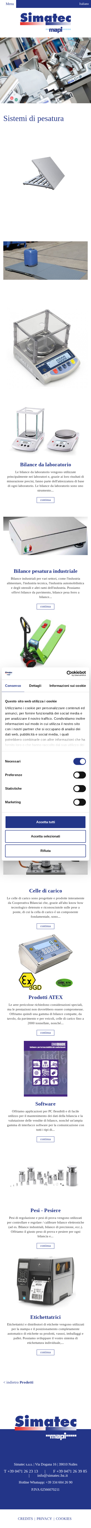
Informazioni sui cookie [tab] (67, 685)
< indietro (18, 1382)
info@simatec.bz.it (52, 1475)
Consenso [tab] (13, 685)
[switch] (79, 774)
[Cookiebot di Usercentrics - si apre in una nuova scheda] (66, 673)
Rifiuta (45, 851)
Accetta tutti (45, 822)
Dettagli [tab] (35, 685)
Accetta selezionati (45, 836)
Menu (9, 4)
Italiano (83, 3)
